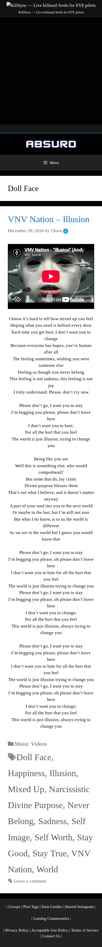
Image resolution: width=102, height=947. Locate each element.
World (47, 869)
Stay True (49, 853)
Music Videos (31, 744)
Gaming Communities (51, 918)
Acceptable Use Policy (49, 930)
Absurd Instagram (79, 907)
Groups (14, 907)
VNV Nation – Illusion (48, 219)
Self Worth (53, 837)
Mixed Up (26, 789)
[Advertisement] (51, 71)
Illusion (62, 773)
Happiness (26, 773)
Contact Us (51, 936)
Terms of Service (85, 930)
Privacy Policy (17, 930)
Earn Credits (52, 907)
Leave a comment (30, 881)
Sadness (52, 821)
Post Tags (31, 907)
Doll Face (33, 757)
